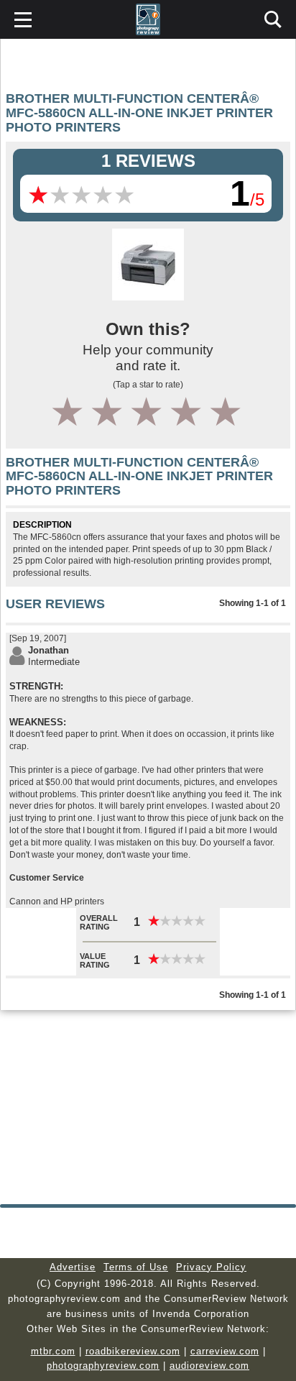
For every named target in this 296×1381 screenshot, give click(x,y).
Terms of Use (135, 1267)
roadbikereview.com (132, 1351)
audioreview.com (209, 1365)
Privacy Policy (211, 1267)
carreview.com (224, 1351)
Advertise (73, 1267)
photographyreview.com (103, 1365)
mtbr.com (53, 1351)
